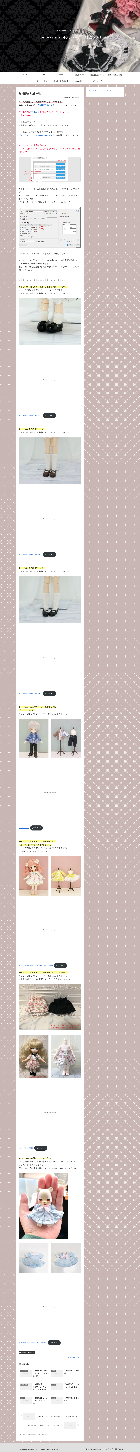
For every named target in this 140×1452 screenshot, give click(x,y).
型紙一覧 (23, 1352)
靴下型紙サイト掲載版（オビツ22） (30, 554)
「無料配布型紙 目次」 (46, 105)
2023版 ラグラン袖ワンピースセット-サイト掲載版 (36, 965)
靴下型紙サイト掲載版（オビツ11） (30, 415)
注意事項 (33, 112)
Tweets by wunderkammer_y (99, 90)
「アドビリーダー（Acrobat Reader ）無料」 (37, 135)
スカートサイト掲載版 (26, 1148)
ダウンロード (49, 415)
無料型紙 (31, 1352)
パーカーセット (24, 828)
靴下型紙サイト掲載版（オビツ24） (30, 693)
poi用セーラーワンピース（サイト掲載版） (33, 1342)
